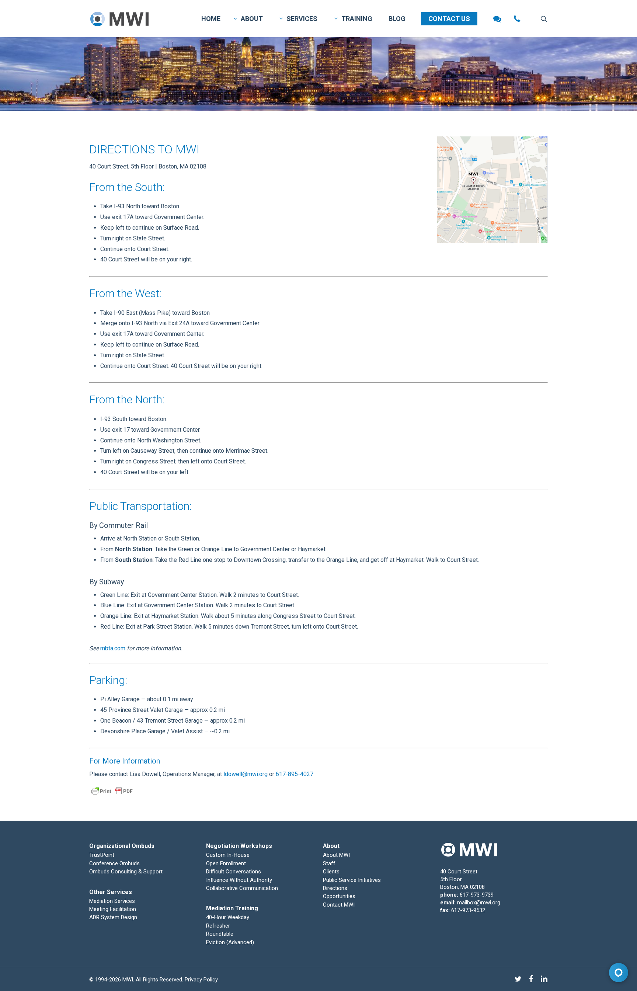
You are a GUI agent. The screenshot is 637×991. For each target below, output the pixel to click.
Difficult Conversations (233, 871)
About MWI (336, 855)
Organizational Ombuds (121, 845)
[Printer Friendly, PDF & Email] (112, 800)
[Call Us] (517, 19)
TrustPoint (101, 855)
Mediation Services (112, 901)
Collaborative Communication (242, 888)
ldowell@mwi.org (245, 774)
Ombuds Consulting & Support (126, 871)
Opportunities (339, 896)
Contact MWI (339, 904)
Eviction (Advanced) (230, 942)
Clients (331, 871)
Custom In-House (228, 855)
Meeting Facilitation (112, 909)
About (331, 845)
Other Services (110, 892)
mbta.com (112, 648)
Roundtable (219, 934)
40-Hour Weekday (227, 917)
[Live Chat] (497, 19)
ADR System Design (113, 917)
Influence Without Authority (239, 880)
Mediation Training (232, 908)
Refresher (218, 925)
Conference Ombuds (114, 863)
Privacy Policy (201, 979)
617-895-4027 (294, 774)
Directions (335, 888)
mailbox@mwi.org (478, 902)
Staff (329, 863)
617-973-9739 (477, 894)
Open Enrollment (226, 863)
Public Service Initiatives (352, 880)
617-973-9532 (468, 910)
